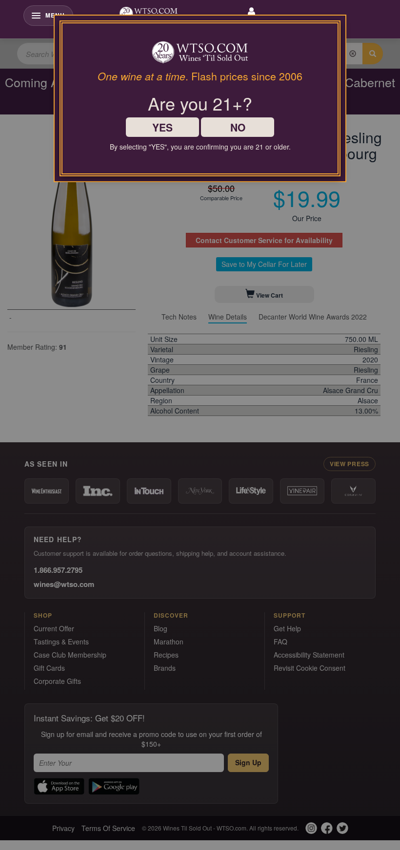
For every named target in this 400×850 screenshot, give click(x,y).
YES (162, 127)
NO (237, 127)
